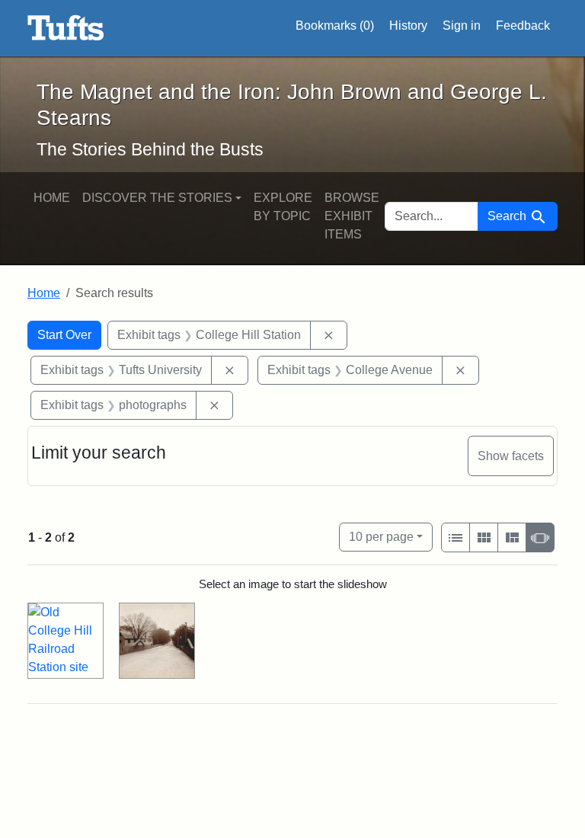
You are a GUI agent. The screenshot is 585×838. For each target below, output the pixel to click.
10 (381, 536)
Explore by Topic (283, 206)
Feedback (523, 25)
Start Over (64, 334)
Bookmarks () (335, 25)
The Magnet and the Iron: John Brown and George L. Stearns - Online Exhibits (65, 28)
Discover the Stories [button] (157, 197)
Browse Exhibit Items (351, 216)
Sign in (462, 25)
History (408, 25)
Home (52, 197)
